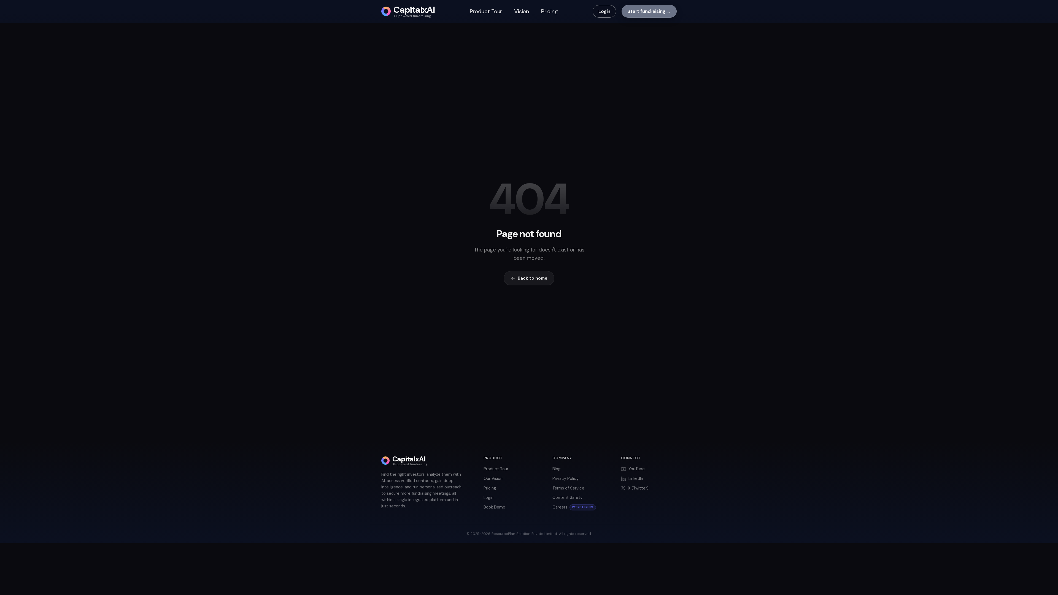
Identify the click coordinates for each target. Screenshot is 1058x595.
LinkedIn (635, 478)
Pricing (549, 11)
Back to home (532, 278)
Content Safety (567, 497)
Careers (572, 507)
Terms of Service (568, 488)
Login (604, 11)
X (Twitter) (638, 488)
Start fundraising (649, 11)
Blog (556, 469)
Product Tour (486, 11)
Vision (521, 11)
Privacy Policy (565, 478)
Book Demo (494, 507)
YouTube (636, 469)
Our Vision (493, 478)
